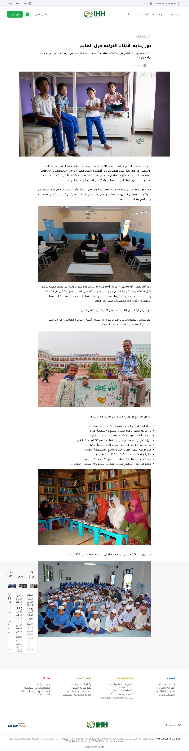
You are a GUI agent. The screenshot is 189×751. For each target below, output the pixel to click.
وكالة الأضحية (83, 684)
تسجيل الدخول (42, 14)
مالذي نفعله (160, 14)
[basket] (27, 14)
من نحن (175, 14)
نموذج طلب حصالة (80, 691)
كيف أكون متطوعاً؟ (122, 694)
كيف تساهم (142, 14)
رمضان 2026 (167, 691)
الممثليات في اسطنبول (36, 687)
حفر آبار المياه (167, 687)
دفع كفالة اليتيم (82, 687)
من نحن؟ (45, 684)
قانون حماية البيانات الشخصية (121, 686)
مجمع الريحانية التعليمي (77, 694)
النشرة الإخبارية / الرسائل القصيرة (35, 693)
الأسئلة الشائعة (123, 690)
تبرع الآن (15, 14)
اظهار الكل (11, 574)
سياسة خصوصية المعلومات (116, 697)
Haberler (140, 36)
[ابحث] (129, 14)
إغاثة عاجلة (168, 684)
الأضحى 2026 (167, 694)
